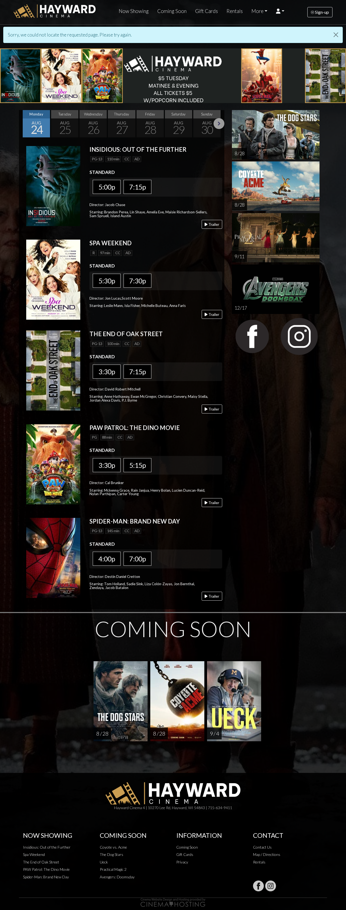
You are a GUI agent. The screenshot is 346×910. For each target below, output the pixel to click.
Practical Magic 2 (113, 869)
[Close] (335, 34)
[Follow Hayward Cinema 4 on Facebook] (258, 886)
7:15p (137, 187)
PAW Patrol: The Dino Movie (46, 869)
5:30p (106, 281)
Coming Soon (172, 11)
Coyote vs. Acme (113, 847)
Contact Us (262, 847)
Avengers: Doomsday (117, 877)
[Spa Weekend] (53, 279)
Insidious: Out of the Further (47, 847)
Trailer (213, 224)
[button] (280, 11)
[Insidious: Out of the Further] (53, 185)
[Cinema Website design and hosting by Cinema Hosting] (173, 902)
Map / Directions (266, 854)
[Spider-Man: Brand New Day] (53, 557)
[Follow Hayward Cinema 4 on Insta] (270, 886)
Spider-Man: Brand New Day (46, 877)
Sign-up (321, 12)
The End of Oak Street (41, 862)
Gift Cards (206, 11)
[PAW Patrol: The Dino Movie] (53, 463)
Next (219, 123)
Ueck (104, 862)
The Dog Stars (111, 854)
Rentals (235, 11)
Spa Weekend (34, 854)
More (257, 11)
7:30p (137, 281)
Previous (24, 123)
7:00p (137, 559)
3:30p (106, 372)
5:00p (106, 187)
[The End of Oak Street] (53, 370)
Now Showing (134, 11)
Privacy (182, 862)
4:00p (106, 559)
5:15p (137, 465)
